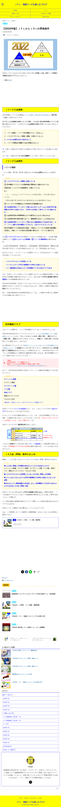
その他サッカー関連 (46, 13)
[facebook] (26, 571)
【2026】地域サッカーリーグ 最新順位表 (24, 650)
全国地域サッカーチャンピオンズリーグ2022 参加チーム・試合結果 (33, 594)
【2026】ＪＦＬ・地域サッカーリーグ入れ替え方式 (27, 682)
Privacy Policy (33, 798)
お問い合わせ (45, 16)
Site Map (26, 798)
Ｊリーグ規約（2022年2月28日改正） (37, 115)
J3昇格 (8, 580)
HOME (15, 10)
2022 (11, 580)
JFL (5, 580)
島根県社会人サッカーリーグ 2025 (22, 674)
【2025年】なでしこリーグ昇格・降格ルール (25, 666)
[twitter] (22, 571)
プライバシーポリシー (15, 16)
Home (20, 798)
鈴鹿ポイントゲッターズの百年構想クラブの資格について (31, 365)
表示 (10, 80)
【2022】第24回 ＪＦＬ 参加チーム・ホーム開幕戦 (28, 627)
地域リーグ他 (15, 13)
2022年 (5, 577)
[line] (30, 571)
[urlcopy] (38, 571)
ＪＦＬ (45, 10)
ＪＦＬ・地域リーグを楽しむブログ (31, 4)
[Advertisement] (30, 94)
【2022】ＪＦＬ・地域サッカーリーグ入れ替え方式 (28, 616)
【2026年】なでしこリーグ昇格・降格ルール (25, 658)
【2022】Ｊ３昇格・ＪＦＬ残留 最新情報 (25, 605)
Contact (40, 798)
